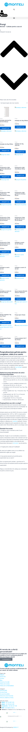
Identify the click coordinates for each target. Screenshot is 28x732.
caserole (15, 421)
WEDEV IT (15, 727)
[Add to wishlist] (2, 109)
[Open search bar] (14, 9)
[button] (14, 18)
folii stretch (16, 443)
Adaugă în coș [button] (5, 128)
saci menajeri (18, 367)
